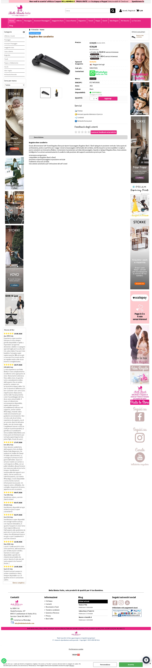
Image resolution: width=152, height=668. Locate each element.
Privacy (72, 665)
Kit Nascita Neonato (10, 74)
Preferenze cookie (76, 649)
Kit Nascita (125, 21)
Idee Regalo (114, 21)
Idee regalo (8, 71)
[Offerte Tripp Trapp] (140, 182)
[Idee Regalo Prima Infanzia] (139, 384)
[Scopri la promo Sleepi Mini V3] (139, 289)
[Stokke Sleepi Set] (14, 155)
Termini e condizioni (52, 610)
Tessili (90, 21)
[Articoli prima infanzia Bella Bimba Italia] (139, 404)
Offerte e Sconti (9, 36)
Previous (30, 63)
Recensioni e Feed (52, 607)
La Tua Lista (136, 21)
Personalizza (105, 665)
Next (72, 63)
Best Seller (49, 619)
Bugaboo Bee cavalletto (140, 36)
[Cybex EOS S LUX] (14, 325)
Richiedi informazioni (84, 121)
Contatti (49, 604)
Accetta (131, 665)
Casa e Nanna (71, 21)
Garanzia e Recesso (52, 613)
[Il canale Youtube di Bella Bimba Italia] (139, 465)
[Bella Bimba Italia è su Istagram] (139, 445)
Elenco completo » (19, 583)
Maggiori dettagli (98, 64)
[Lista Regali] (139, 363)
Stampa (80, 111)
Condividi (80, 117)
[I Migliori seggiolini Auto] (139, 114)
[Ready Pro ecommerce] (76, 655)
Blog (11, 26)
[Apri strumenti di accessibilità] (146, 660)
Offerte (19, 21)
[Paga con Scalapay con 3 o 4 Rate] (139, 323)
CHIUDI (150, 663)
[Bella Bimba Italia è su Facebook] (139, 424)
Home (11, 21)
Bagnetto (82, 21)
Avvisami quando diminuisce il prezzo (90, 114)
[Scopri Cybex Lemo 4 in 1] (14, 223)
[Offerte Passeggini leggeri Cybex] (14, 189)
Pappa (97, 21)
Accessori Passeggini (42, 21)
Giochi (104, 21)
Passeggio (28, 21)
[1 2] (94, 99)
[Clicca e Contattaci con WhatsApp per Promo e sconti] (139, 80)
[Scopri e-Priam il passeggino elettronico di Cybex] (139, 216)
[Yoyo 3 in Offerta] (14, 291)
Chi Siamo (49, 601)
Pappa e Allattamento (11, 63)
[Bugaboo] (93, 79)
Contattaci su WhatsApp (22, 620)
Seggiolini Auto (58, 21)
